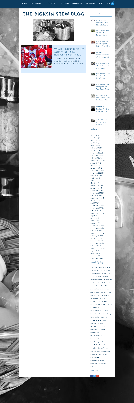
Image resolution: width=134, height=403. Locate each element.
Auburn (98, 292)
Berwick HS (93, 304)
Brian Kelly (104, 317)
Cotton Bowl (93, 364)
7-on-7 (92, 267)
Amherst (105, 277)
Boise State (98, 314)
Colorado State (94, 357)
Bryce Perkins (102, 320)
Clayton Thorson (103, 348)
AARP (100, 267)
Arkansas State (94, 289)
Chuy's (101, 345)
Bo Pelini (100, 308)
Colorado (104, 354)
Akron (110, 273)
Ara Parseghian (106, 283)
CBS (105, 326)
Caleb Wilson (94, 329)
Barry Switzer (104, 298)
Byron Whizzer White (96, 326)
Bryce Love (93, 320)
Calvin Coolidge (94, 333)
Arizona (92, 286)
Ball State (106, 295)
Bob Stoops (105, 311)
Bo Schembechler (95, 311)
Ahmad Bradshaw (95, 273)
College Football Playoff (103, 351)
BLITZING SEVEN (106, 292)
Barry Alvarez (94, 298)
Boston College (107, 314)
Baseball (92, 301)
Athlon (107, 289)
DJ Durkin (93, 367)
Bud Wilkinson (94, 323)
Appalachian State (95, 283)
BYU (91, 295)
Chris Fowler (94, 345)
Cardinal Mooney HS (96, 336)
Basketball (100, 301)
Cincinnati (107, 345)
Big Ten (110, 304)
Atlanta (92, 292)
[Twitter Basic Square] (94, 376)
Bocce (92, 314)
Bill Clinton (93, 308)
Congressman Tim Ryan (97, 360)
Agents (108, 270)
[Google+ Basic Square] (97, 376)
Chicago (104, 342)
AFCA (108, 267)
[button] (112, 3)
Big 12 (104, 304)
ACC (104, 267)
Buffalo (102, 323)
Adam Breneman (95, 270)
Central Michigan (95, 342)
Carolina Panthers (95, 339)
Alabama (98, 277)
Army (102, 289)
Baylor (106, 301)
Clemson (93, 351)
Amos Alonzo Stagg (96, 280)
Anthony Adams (107, 280)
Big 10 (100, 304)
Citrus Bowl (93, 348)
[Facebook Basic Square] (91, 376)
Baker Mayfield (98, 295)
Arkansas (108, 286)
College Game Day (95, 354)
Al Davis (92, 277)
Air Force (104, 273)
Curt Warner (102, 364)
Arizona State (100, 286)
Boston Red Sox (94, 317)
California (102, 329)
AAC (96, 267)
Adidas (103, 270)
